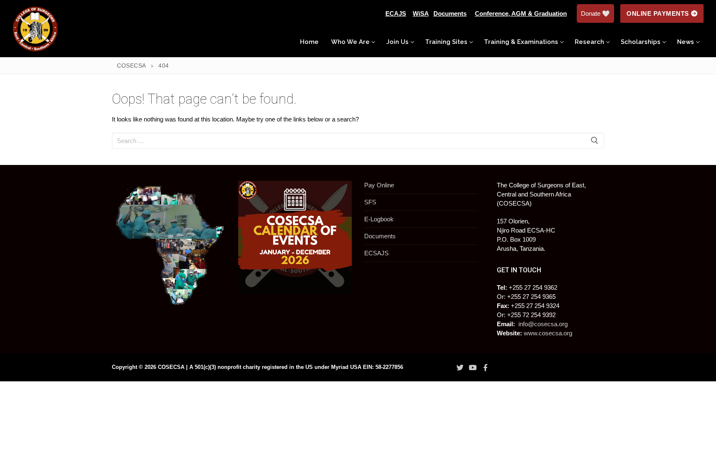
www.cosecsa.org (548, 333)
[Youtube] (473, 368)
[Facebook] (485, 368)
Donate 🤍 (595, 13)
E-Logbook (379, 219)
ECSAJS (376, 253)
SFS (370, 202)
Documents (380, 236)
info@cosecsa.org (543, 323)
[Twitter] (460, 368)
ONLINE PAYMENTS (657, 13)
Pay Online (379, 185)
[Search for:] (358, 141)
